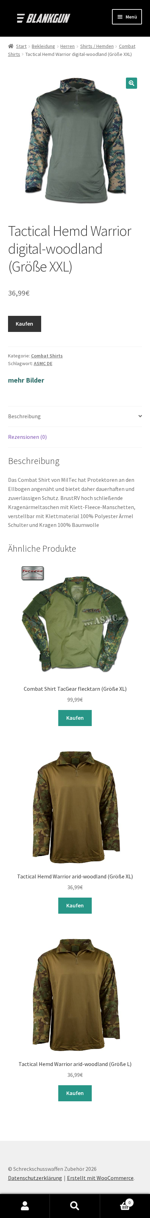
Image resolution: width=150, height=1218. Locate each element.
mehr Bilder (26, 380)
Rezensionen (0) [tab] (27, 436)
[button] (131, 83)
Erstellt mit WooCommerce (100, 1177)
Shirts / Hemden (97, 46)
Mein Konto (25, 1206)
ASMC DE (43, 363)
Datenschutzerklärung (35, 1177)
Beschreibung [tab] (24, 416)
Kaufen (24, 323)
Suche (75, 1206)
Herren (67, 46)
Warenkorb (115, 1200)
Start (21, 46)
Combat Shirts (47, 356)
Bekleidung (43, 46)
